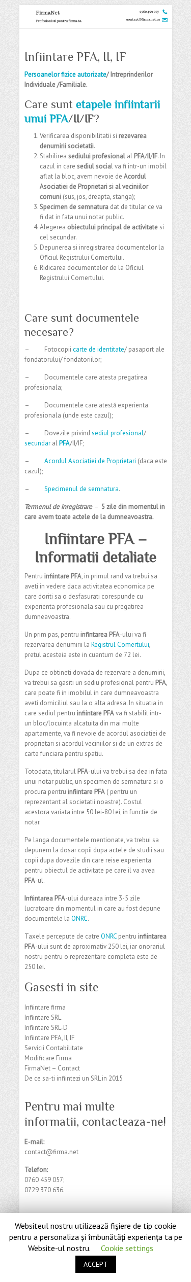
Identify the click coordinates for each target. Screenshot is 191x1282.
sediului (79, 156)
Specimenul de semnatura (81, 488)
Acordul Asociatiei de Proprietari (90, 461)
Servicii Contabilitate (53, 1048)
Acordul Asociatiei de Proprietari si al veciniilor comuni (94, 186)
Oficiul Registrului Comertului (81, 257)
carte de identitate (98, 349)
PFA (139, 156)
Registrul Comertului (120, 644)
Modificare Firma (48, 1058)
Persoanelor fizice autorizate (65, 74)
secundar (37, 443)
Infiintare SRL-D (46, 1027)
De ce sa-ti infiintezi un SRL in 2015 (73, 1078)
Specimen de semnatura (74, 206)
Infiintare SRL (42, 1017)
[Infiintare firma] (95, 10)
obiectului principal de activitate (112, 227)
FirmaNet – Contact (52, 1068)
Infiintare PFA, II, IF (49, 1037)
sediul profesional (118, 433)
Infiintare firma (45, 1007)
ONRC (79, 918)
